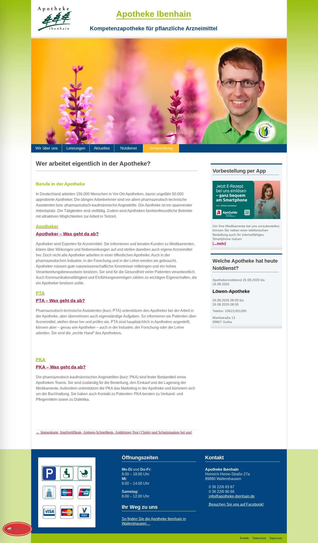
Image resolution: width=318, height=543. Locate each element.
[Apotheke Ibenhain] (54, 19)
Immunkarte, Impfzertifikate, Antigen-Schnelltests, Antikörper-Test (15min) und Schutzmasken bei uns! (114, 432)
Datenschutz (259, 538)
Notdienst (128, 148)
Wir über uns (46, 148)
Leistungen (75, 148)
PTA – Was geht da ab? (60, 300)
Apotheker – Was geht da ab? (67, 233)
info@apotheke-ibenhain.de (231, 496)
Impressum (276, 538)
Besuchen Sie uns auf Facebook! (236, 504)
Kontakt (244, 538)
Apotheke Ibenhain (153, 14)
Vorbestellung (161, 148)
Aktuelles (102, 148)
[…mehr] (219, 243)
